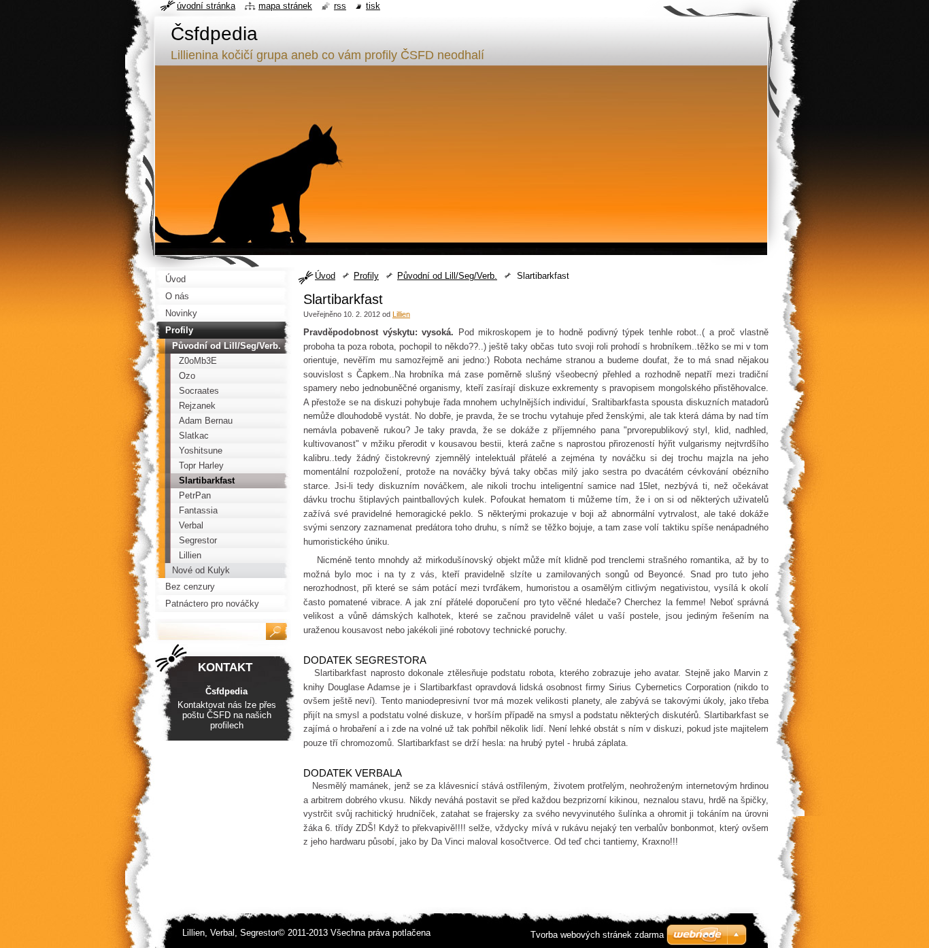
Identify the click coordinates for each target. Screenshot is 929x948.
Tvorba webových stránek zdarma (597, 935)
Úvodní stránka (206, 6)
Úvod (325, 276)
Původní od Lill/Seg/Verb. (447, 276)
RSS (340, 6)
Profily (366, 276)
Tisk (373, 6)
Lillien (401, 314)
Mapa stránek (285, 6)
